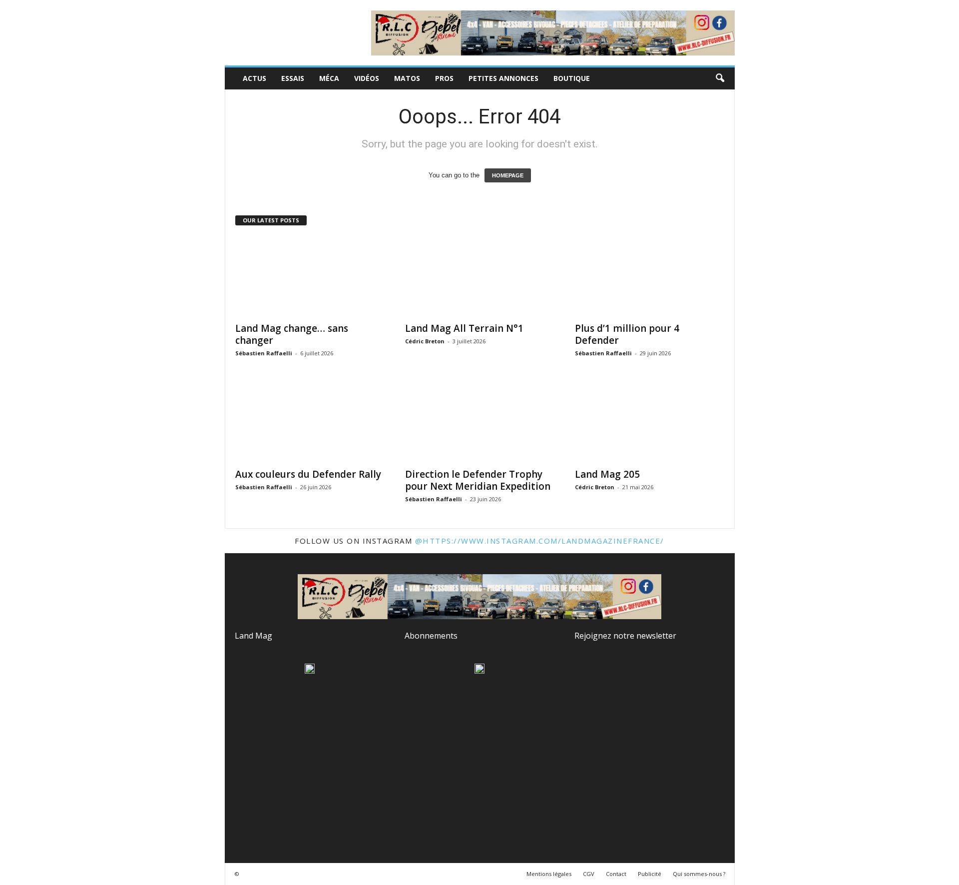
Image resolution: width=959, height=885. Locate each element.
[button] (720, 78)
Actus (254, 78)
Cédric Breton (425, 341)
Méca (329, 78)
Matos (407, 78)
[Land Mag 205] (650, 422)
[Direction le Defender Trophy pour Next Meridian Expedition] (480, 422)
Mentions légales (548, 874)
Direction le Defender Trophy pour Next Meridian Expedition (477, 480)
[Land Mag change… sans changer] (310, 276)
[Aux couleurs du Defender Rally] (310, 422)
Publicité (649, 874)
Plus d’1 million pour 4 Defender (627, 334)
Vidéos (366, 78)
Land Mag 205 (607, 474)
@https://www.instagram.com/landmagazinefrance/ (539, 541)
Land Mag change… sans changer (291, 334)
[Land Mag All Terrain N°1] (480, 276)
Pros (444, 78)
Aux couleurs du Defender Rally (308, 474)
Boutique (571, 78)
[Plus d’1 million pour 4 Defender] (650, 276)
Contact (616, 874)
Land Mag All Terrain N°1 (464, 328)
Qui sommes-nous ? (699, 874)
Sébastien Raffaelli (263, 353)
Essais (292, 78)
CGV (588, 874)
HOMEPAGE (507, 175)
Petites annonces (503, 78)
